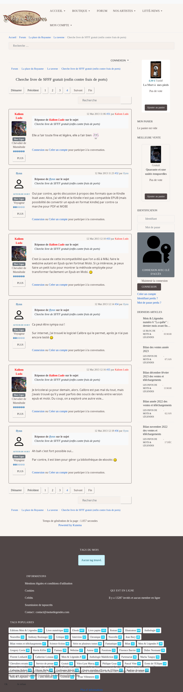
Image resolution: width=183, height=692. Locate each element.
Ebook (75, 630)
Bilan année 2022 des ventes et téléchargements (157, 403)
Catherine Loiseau (44, 657)
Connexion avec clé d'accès (156, 272)
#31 (108, 114)
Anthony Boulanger (38, 637)
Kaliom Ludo (19, 115)
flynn (19, 173)
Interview (77, 637)
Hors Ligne (19, 139)
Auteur (90, 650)
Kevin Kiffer (39, 650)
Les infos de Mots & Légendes (150, 359)
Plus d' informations (91, 689)
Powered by (65, 525)
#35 (108, 369)
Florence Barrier (127, 650)
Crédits (29, 597)
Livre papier (94, 630)
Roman (113, 630)
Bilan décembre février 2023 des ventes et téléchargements (156, 376)
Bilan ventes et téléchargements (26, 643)
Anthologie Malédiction (101, 657)
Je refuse (21, 684)
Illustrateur (130, 630)
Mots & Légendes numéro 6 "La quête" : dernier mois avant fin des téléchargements (155, 322)
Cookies (29, 590)
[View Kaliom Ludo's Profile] (19, 128)
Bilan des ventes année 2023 (156, 349)
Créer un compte (58, 149)
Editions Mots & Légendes (23, 630)
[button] (58, 11)
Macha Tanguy (147, 657)
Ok (6, 684)
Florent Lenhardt (18, 657)
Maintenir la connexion (155, 280)
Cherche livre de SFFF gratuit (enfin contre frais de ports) (67, 124)
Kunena (77, 525)
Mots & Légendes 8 (71, 657)
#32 (116, 173)
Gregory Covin (17, 650)
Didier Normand (152, 650)
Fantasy (58, 650)
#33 (108, 238)
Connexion (38, 149)
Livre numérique (54, 630)
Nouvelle (113, 637)
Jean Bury (131, 637)
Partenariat (126, 657)
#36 (116, 430)
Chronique (95, 637)
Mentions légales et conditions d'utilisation (48, 583)
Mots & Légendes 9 (148, 643)
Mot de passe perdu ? (149, 302)
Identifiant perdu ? (147, 298)
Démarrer (16, 90)
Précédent (33, 90)
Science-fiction (57, 643)
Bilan (127, 643)
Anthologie (149, 630)
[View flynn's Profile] (19, 184)
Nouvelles (15, 637)
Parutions (106, 650)
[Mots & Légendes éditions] (25, 17)
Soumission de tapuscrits (39, 604)
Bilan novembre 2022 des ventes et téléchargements (155, 430)
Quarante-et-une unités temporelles (156, 171)
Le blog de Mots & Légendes (149, 334)
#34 (116, 304)
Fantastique (111, 643)
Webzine (74, 650)
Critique (60, 637)
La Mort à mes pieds (156, 84)
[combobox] (91, 45)
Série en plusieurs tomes (85, 643)
